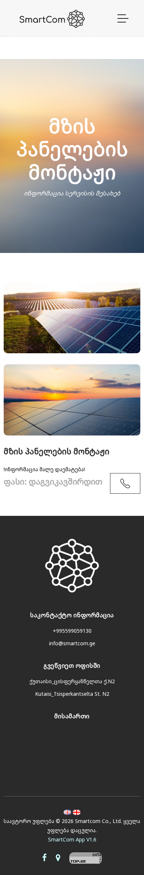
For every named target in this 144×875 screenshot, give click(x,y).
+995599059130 (72, 630)
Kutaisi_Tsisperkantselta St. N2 (72, 693)
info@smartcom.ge (72, 643)
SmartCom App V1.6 (72, 839)
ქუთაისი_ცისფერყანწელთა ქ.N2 (72, 681)
